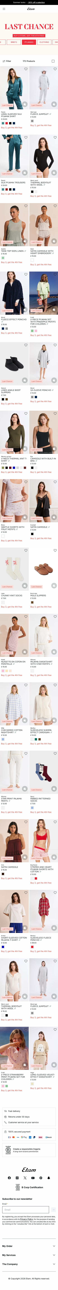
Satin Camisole (39, 527)
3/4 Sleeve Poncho (41, 390)
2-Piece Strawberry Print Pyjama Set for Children (13, 1076)
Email (5, 1204)
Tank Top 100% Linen (12, 251)
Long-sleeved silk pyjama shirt (11, 115)
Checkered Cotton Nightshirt (11, 731)
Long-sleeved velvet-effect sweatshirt (42, 1075)
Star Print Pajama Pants (11, 799)
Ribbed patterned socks (40, 799)
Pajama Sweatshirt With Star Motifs (41, 662)
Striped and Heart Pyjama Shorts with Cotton (41, 869)
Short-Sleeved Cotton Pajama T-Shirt (14, 938)
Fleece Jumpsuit (39, 114)
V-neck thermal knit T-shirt (14, 459)
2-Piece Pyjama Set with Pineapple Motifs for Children (43, 321)
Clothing (44, 42)
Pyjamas (29, 42)
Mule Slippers (38, 595)
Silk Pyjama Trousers (13, 182)
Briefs (14, 42)
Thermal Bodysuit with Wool (40, 183)
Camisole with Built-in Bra (43, 459)
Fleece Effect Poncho (13, 319)
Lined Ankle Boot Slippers (11, 391)
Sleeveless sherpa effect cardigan (41, 731)
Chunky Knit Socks (11, 595)
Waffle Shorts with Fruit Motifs (12, 528)
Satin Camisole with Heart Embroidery (41, 252)
